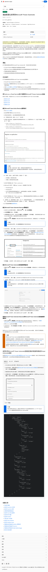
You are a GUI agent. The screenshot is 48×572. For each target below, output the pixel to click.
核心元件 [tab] (11, 361)
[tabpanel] (24, 430)
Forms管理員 (14, 87)
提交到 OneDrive (7, 516)
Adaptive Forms (7, 24)
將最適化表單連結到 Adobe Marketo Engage (13, 528)
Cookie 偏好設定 (31, 567)
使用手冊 (11, 9)
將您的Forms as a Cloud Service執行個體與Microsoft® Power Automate (18, 355)
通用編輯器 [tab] (16, 361)
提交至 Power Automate (9, 520)
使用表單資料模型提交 (9, 511)
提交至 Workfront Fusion (9, 522)
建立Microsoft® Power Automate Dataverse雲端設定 (28, 367)
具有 (9, 83)
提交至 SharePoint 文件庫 (9, 507)
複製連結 (10, 19)
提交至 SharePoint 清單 (9, 509)
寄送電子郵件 (7, 505)
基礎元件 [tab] (6, 361)
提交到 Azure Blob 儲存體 (9, 512)
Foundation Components (15, 24)
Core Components (23, 24)
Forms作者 (8, 87)
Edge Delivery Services (31, 24)
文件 (4, 9)
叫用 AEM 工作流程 (8, 518)
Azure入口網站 (9, 110)
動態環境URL (14, 203)
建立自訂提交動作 (8, 529)
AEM (7, 9)
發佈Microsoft (7, 104)
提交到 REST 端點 (7, 514)
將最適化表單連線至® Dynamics (10, 526)
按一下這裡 (32, 34)
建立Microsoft (7, 98)
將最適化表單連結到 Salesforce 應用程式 (12, 524)
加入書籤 (5, 19)
